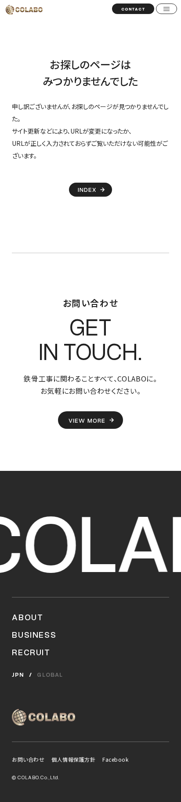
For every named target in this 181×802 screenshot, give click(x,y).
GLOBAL (50, 674)
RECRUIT (31, 652)
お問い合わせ (28, 759)
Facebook (115, 759)
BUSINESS (34, 634)
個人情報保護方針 (73, 759)
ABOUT (27, 616)
